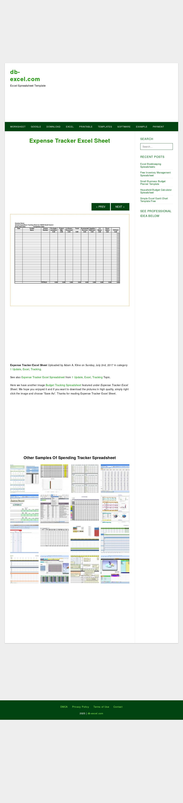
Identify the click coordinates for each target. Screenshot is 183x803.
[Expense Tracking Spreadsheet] (24, 569)
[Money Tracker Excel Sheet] (85, 478)
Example (141, 126)
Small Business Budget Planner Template (153, 182)
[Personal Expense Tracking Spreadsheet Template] (54, 478)
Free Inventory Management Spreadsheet (155, 174)
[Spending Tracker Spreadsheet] (115, 508)
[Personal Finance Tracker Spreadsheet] (85, 538)
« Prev (100, 206)
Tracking (36, 369)
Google (36, 126)
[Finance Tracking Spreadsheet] (24, 508)
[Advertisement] (91, 33)
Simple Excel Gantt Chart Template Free (154, 200)
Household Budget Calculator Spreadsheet (156, 191)
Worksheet (18, 126)
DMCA (64, 706)
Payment (158, 126)
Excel (70, 126)
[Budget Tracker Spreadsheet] (115, 538)
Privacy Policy (80, 706)
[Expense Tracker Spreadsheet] (24, 538)
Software (124, 126)
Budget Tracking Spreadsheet (63, 385)
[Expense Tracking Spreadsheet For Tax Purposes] (115, 569)
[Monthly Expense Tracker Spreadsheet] (54, 569)
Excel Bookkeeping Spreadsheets (150, 165)
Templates (105, 126)
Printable (86, 126)
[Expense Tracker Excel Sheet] (69, 259)
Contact (118, 706)
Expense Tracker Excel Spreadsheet (43, 377)
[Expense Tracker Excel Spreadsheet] (24, 478)
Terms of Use (101, 706)
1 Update (15, 369)
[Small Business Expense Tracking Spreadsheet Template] (115, 478)
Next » (120, 206)
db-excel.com (25, 75)
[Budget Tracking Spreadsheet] (54, 508)
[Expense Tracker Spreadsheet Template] (85, 508)
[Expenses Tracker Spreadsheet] (85, 569)
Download (53, 126)
